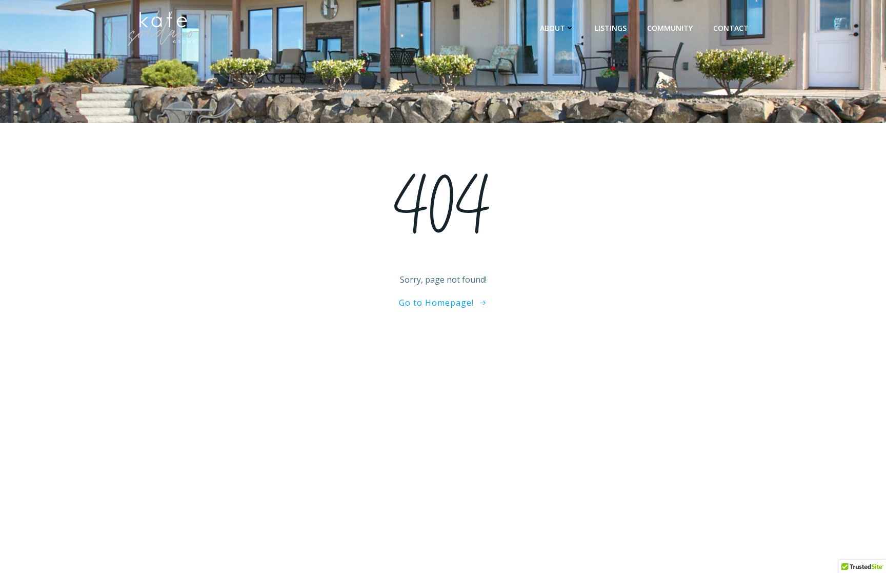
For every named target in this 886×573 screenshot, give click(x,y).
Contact (731, 28)
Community (670, 28)
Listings (611, 28)
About (552, 28)
